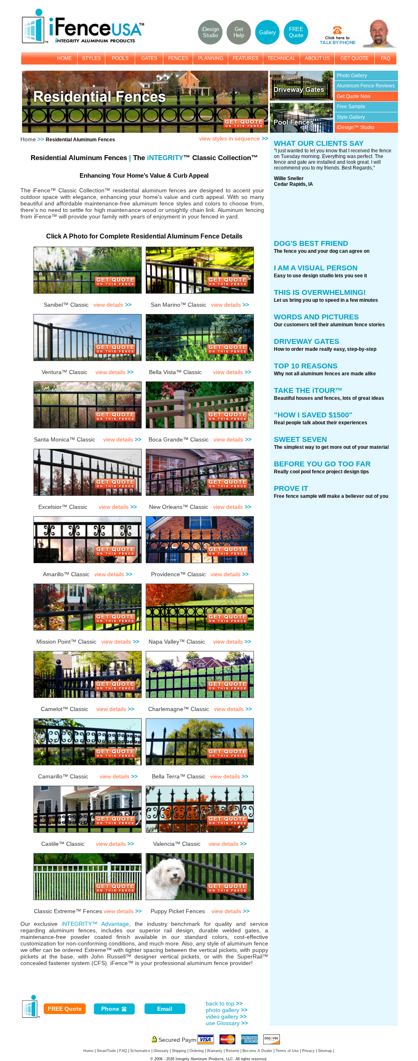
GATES (149, 58)
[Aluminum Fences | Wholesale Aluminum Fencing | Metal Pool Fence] (87, 42)
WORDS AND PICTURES (316, 317)
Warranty (214, 1051)
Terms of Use (287, 1051)
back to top (224, 1003)
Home (28, 139)
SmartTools (106, 1051)
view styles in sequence (233, 138)
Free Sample (351, 106)
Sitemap (325, 1051)
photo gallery (226, 1010)
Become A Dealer (257, 1051)
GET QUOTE (354, 58)
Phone (111, 1008)
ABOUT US (317, 58)
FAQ (385, 58)
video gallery (226, 1016)
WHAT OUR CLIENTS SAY (319, 143)
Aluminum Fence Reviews (366, 86)
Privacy (308, 1051)
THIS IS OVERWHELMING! (320, 292)
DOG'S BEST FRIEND (311, 243)
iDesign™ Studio (355, 127)
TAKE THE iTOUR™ (308, 390)
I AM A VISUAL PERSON (316, 268)
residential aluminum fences (150, 190)
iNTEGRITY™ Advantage (95, 924)
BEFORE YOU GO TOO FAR (322, 464)
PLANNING (210, 58)
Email (164, 1008)
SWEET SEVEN (300, 439)
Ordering (196, 1051)
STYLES (91, 58)
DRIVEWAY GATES (306, 341)
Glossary (161, 1051)
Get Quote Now (354, 96)
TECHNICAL (281, 58)
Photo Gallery (352, 75)
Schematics (140, 1051)
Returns (232, 1051)
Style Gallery (351, 117)
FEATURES (245, 58)
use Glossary (227, 1023)
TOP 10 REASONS (306, 366)
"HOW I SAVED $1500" (313, 415)
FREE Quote (65, 1008)
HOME (64, 58)
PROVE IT (291, 488)
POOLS (120, 58)
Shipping (179, 1051)
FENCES (178, 58)
